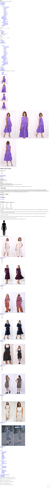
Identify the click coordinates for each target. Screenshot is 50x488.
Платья (3, 455)
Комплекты (3, 458)
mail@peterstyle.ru (2, 2)
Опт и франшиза (4, 466)
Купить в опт (2, 178)
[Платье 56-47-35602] (13, 339)
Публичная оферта (4, 463)
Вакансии (3, 471)
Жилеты (3, 456)
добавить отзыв (2, 199)
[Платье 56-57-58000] (13, 256)
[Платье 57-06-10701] (13, 312)
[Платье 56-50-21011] (13, 421)
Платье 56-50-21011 (3, 422)
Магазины (3, 472)
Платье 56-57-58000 (3, 257)
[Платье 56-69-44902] (13, 364)
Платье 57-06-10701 (3, 313)
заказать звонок (2, 4)
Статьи (3, 462)
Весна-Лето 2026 (4, 451)
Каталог (1, 450)
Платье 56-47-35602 (3, 340)
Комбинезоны (4, 457)
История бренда (4, 470)
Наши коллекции (4, 461)
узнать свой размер (2, 175)
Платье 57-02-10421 (3, 446)
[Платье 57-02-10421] (13, 445)
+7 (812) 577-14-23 (2, 42)
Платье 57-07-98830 (3, 394)
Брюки (3, 454)
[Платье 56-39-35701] (13, 284)
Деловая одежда (4, 452)
